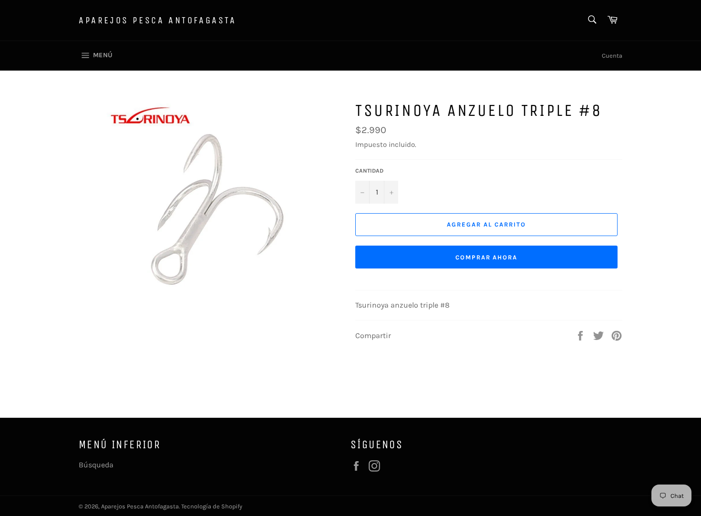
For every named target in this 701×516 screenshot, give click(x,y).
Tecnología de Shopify (211, 506)
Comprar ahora (486, 257)
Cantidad (369, 170)
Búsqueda (96, 464)
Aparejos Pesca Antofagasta (158, 20)
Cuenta (612, 55)
